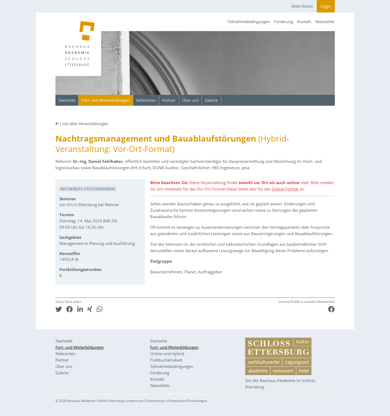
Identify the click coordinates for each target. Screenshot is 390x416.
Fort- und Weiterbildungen (105, 100)
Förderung (283, 21)
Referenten (146, 100)
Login (326, 6)
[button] (58, 309)
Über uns (190, 100)
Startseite (66, 100)
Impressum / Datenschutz (146, 400)
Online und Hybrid (167, 353)
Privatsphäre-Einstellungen (187, 400)
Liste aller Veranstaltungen (84, 123)
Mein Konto (302, 6)
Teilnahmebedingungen (248, 21)
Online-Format (285, 189)
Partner (169, 100)
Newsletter (325, 21)
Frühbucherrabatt (166, 360)
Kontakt (304, 21)
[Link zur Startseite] (78, 44)
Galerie (211, 100)
